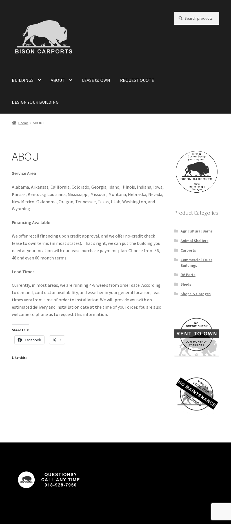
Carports (188, 250)
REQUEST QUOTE (137, 80)
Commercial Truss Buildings (196, 262)
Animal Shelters (194, 240)
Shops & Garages (196, 293)
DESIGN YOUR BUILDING (35, 102)
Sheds (186, 284)
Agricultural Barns (197, 231)
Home (23, 122)
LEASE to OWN (96, 80)
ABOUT (58, 80)
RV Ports (188, 274)
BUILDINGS (23, 80)
